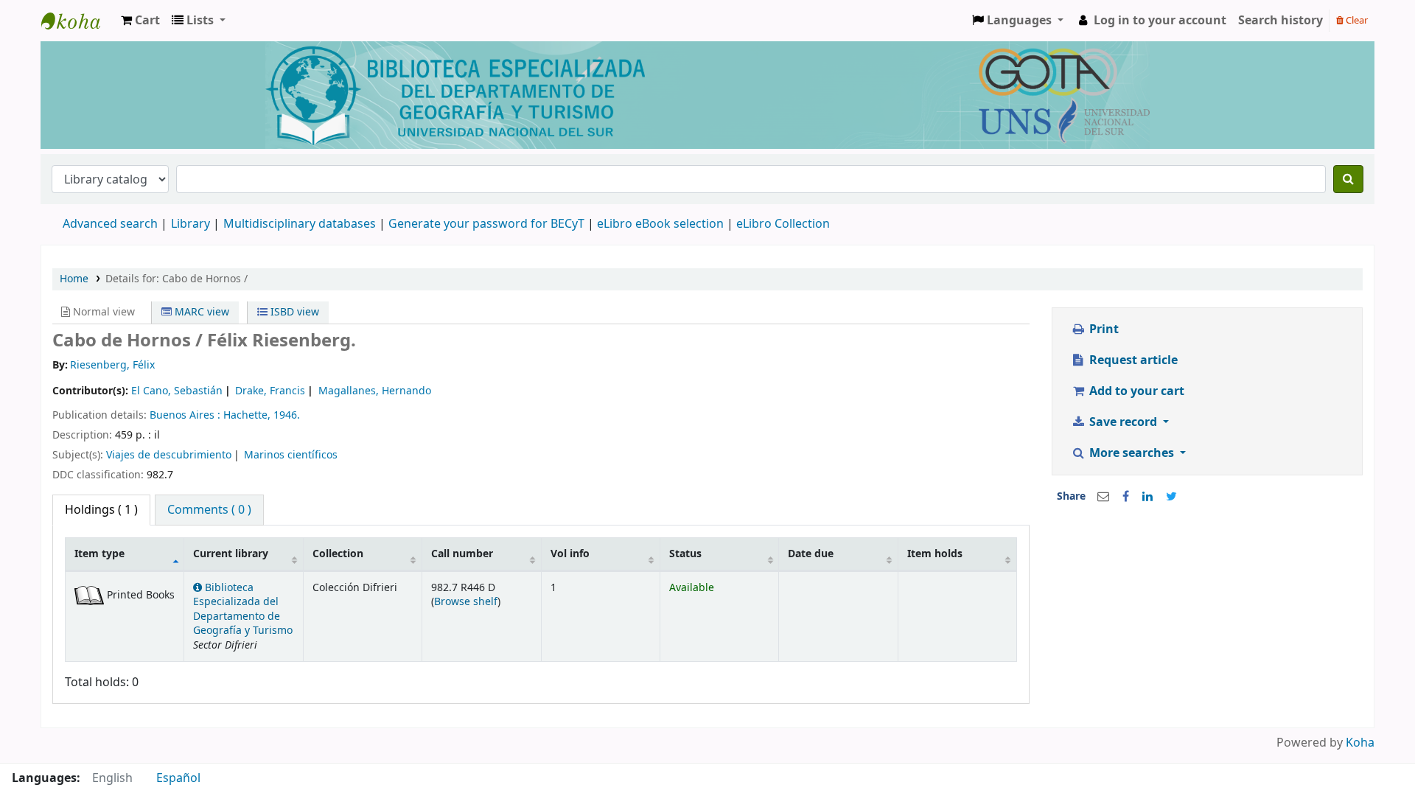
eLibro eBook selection (662, 224)
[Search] (1348, 179)
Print (1102, 329)
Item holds (934, 554)
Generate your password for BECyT (486, 224)
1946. (286, 415)
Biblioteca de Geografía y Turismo (78, 20)
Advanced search (110, 224)
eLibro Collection (783, 224)
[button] (140, 20)
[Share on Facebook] (1126, 496)
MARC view (200, 312)
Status (685, 554)
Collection (337, 554)
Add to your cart (1135, 391)
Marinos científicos (291, 455)
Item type (99, 554)
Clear (1356, 20)
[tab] (209, 510)
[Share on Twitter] (1171, 496)
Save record (1123, 422)
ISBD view (293, 312)
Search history (1280, 20)
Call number (462, 554)
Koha (1360, 743)
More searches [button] (1131, 453)
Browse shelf (465, 602)
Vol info (570, 554)
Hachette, (248, 415)
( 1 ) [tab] (101, 510)
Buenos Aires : (186, 415)
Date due (811, 554)
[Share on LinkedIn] (1147, 496)
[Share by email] (1103, 496)
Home (74, 279)
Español (178, 778)
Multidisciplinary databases (301, 224)
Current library (230, 554)
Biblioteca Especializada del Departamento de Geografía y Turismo (243, 609)
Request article (1132, 360)
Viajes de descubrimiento (168, 455)
